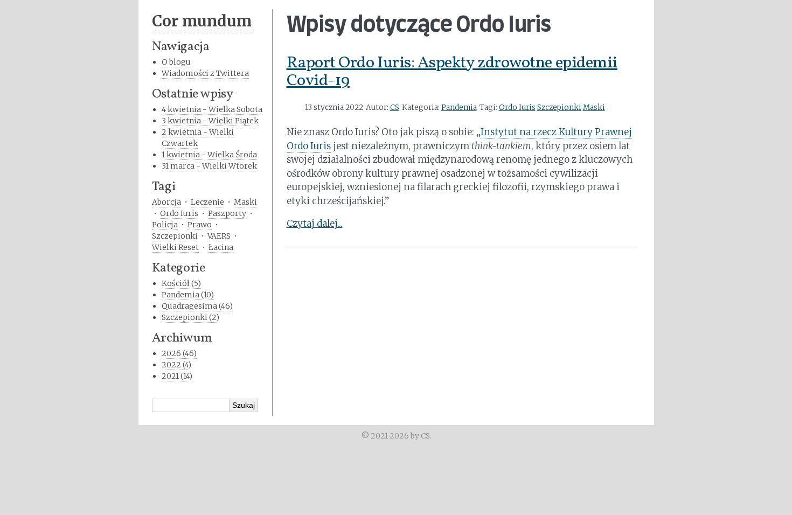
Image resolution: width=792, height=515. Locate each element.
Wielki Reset (175, 247)
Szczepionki (559, 107)
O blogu (176, 62)
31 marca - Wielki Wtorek (209, 166)
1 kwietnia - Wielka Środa (209, 154)
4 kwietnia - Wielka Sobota (212, 109)
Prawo (199, 224)
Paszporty (227, 213)
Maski (594, 107)
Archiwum (182, 338)
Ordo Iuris (517, 107)
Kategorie (178, 268)
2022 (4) (176, 365)
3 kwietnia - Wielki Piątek (210, 121)
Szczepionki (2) (190, 317)
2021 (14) (177, 376)
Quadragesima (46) (197, 306)
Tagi (164, 187)
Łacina (221, 247)
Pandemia (459, 107)
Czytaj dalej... (315, 223)
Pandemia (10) (188, 295)
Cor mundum (202, 21)
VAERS (219, 236)
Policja (165, 224)
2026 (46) (179, 353)
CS (394, 107)
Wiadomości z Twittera (205, 73)
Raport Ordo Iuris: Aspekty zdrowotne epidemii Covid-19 (452, 72)
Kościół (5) (181, 283)
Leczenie (207, 202)
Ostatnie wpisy (192, 94)
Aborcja (166, 202)
